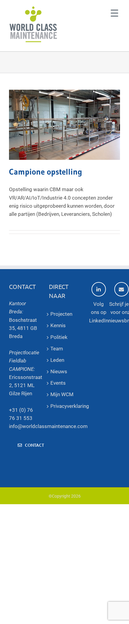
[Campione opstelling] (64, 125)
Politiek (59, 337)
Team (56, 349)
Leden (57, 360)
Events (58, 383)
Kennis (58, 325)
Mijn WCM (62, 394)
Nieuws (58, 371)
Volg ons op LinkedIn (98, 312)
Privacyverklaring (64, 406)
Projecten (61, 314)
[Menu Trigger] (114, 13)
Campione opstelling (45, 172)
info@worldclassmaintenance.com (48, 426)
